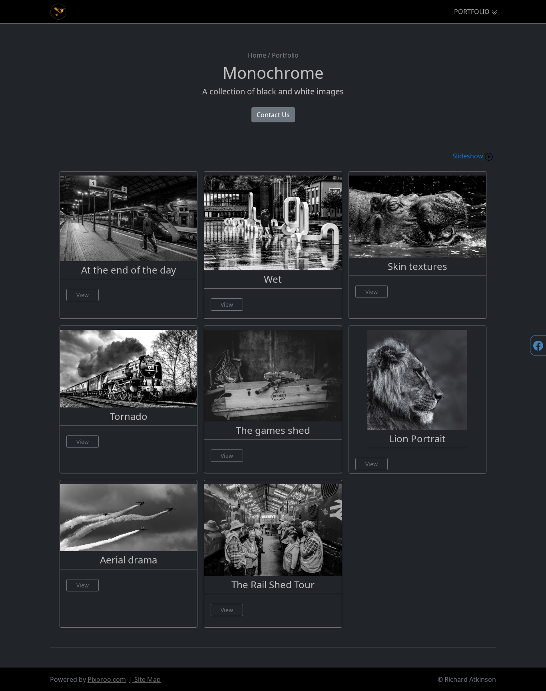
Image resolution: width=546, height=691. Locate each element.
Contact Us (273, 114)
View (82, 295)
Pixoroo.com (107, 679)
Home (257, 55)
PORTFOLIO (472, 11)
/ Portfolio (283, 55)
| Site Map (145, 679)
